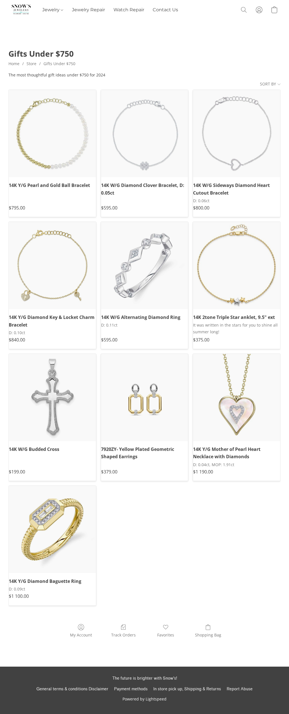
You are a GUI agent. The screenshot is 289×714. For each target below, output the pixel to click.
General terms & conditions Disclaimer (72, 689)
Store (31, 63)
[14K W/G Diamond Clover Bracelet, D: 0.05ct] (144, 133)
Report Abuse (240, 689)
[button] (21, 10)
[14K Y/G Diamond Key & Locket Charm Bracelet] (52, 265)
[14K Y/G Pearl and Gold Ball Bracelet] (52, 133)
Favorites (165, 635)
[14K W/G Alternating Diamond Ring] (144, 265)
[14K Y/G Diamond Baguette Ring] (52, 529)
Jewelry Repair (88, 9)
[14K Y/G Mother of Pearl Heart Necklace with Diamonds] (236, 397)
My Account (81, 635)
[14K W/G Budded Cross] (52, 397)
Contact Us (165, 9)
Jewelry (51, 9)
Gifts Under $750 (59, 63)
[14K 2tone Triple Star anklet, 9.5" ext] (236, 265)
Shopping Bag (208, 635)
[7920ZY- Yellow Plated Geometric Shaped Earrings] (144, 397)
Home (13, 63)
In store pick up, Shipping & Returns (187, 689)
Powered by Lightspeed (144, 699)
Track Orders (123, 635)
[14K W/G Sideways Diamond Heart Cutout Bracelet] (236, 133)
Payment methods (131, 689)
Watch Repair (128, 9)
